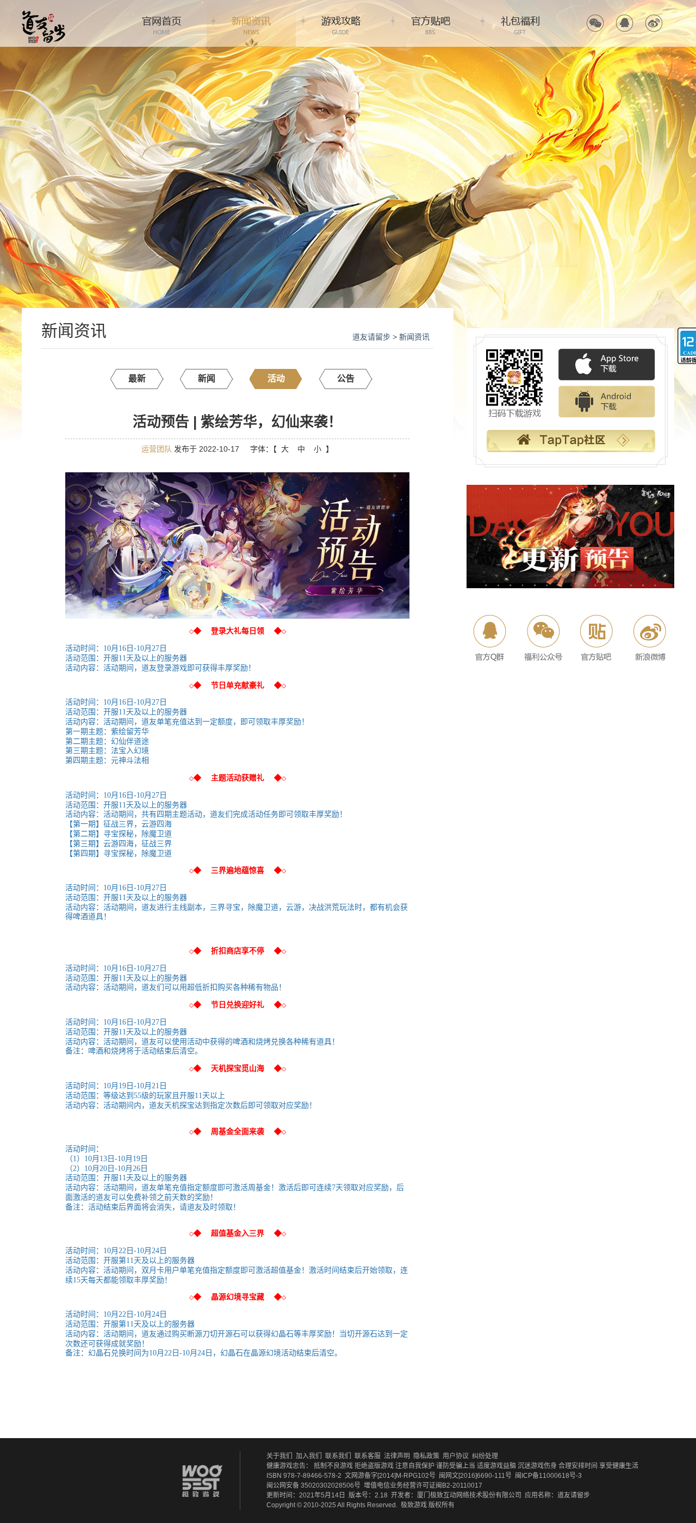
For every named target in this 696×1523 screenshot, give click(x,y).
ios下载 (606, 365)
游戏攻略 (341, 23)
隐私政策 (426, 1456)
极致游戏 (414, 1505)
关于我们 (279, 1456)
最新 (137, 378)
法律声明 (397, 1456)
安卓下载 (606, 402)
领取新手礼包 (570, 442)
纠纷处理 (485, 1456)
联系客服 (368, 1456)
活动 (276, 378)
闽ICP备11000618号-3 (548, 1475)
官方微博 (654, 23)
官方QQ (624, 23)
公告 (346, 378)
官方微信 (595, 23)
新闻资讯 (251, 23)
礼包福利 (520, 23)
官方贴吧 (430, 23)
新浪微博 (648, 638)
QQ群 (490, 638)
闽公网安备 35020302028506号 (313, 1485)
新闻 (206, 378)
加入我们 (309, 1456)
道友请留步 (371, 336)
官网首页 (161, 23)
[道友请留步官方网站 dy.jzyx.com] (43, 14)
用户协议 (456, 1456)
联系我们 (338, 1456)
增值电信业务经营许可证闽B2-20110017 (423, 1485)
